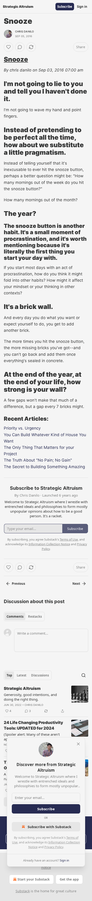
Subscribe (64, 6)
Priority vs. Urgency (22, 428)
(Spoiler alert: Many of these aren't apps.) (32, 736)
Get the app (69, 879)
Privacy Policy (53, 847)
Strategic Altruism (22, 688)
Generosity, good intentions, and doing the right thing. (30, 697)
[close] (78, 744)
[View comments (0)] (20, 47)
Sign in (82, 6)
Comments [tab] (15, 616)
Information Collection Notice (49, 544)
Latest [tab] (21, 675)
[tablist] (24, 616)
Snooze (16, 59)
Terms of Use (69, 539)
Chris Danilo (24, 31)
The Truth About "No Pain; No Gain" (38, 460)
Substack (23, 891)
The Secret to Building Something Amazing (44, 466)
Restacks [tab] (35, 616)
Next (76, 583)
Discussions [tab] (40, 675)
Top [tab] (9, 675)
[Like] (8, 47)
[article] (46, 700)
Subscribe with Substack (49, 826)
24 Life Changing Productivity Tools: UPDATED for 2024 (33, 725)
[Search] (83, 675)
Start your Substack (33, 879)
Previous (18, 583)
